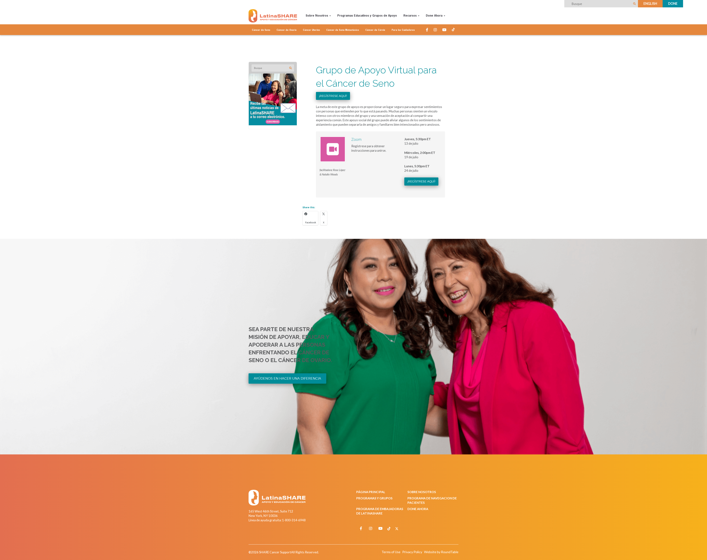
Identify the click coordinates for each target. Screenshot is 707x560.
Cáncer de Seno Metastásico (342, 30)
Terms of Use (391, 552)
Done (673, 3)
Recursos (410, 15)
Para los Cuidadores (403, 30)
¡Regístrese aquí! (333, 96)
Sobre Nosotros (317, 15)
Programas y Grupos (374, 498)
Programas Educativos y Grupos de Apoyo (367, 15)
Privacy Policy (412, 552)
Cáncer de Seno (261, 30)
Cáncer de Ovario (286, 30)
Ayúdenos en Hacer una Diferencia (287, 378)
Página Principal (370, 492)
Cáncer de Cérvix (375, 30)
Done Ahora (434, 15)
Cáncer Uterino (311, 30)
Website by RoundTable (441, 552)
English (650, 3)
